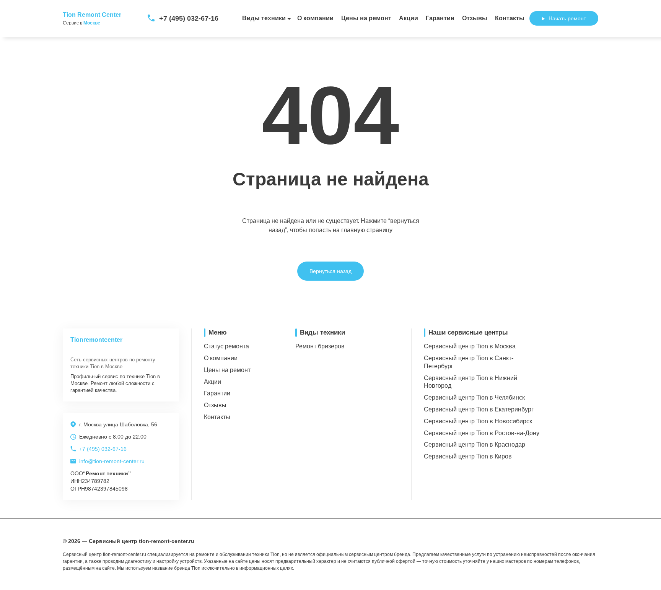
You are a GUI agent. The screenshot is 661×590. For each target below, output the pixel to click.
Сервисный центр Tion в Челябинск (474, 397)
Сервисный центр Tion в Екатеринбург (479, 409)
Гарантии (440, 18)
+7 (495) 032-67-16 (188, 18)
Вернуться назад (330, 271)
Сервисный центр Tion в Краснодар (474, 444)
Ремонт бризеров (320, 346)
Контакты (509, 18)
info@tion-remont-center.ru (112, 461)
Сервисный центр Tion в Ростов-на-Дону (481, 433)
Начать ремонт (567, 18)
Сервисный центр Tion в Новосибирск (478, 421)
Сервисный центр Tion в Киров (468, 456)
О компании (315, 18)
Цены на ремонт (366, 18)
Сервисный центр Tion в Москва (470, 346)
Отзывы (474, 18)
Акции (408, 18)
